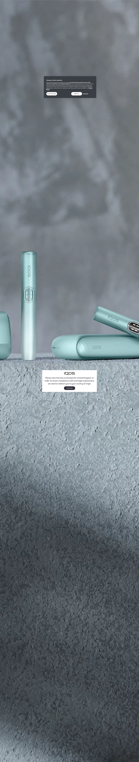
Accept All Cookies (51, 93)
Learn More (85, 93)
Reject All (76, 93)
